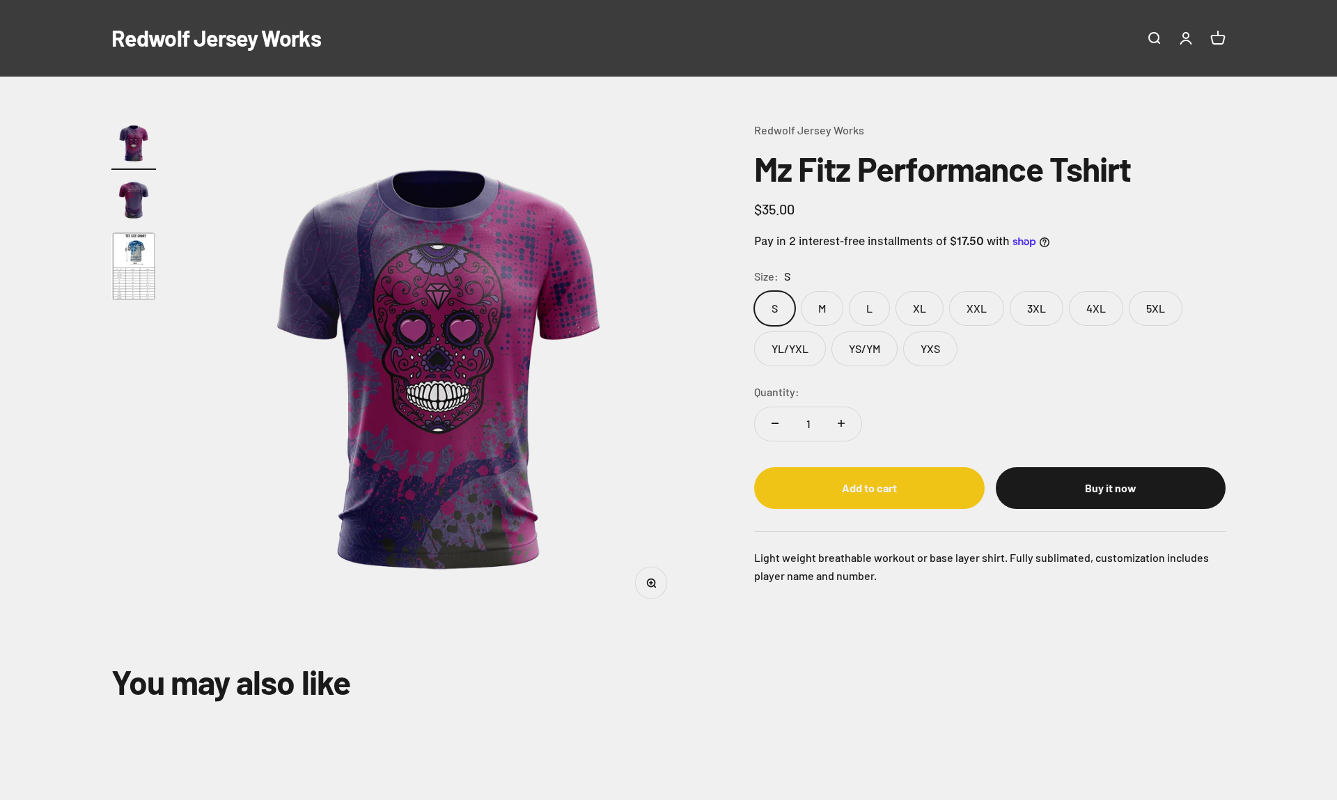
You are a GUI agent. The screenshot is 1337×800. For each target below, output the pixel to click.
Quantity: (776, 391)
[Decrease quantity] (775, 423)
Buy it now (1110, 487)
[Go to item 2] (133, 201)
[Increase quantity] (841, 423)
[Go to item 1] (133, 145)
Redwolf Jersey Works (809, 129)
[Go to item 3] (133, 268)
